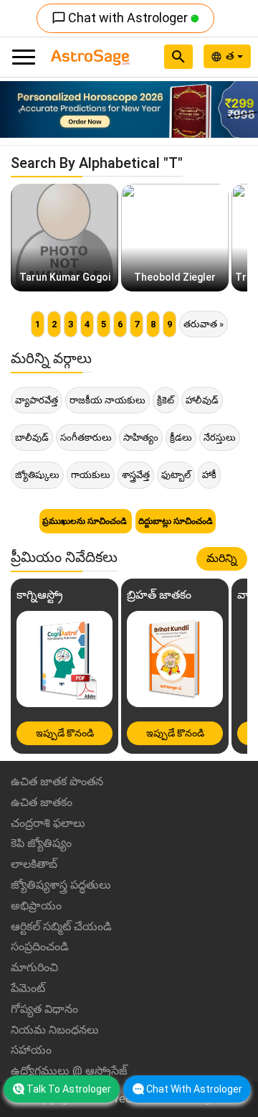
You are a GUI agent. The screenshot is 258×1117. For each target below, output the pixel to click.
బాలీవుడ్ (32, 437)
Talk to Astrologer (69, 1089)
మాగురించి (34, 967)
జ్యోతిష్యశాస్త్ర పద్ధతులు (61, 885)
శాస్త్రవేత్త (136, 474)
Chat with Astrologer (121, 17)
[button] (19, 109)
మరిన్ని (221, 558)
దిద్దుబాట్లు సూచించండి (175, 521)
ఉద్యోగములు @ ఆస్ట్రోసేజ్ (69, 1071)
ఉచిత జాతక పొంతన (57, 781)
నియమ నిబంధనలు (55, 1030)
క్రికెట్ (165, 400)
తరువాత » (203, 324)
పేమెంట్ (28, 988)
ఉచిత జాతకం (41, 802)
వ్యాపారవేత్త (36, 400)
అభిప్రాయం (36, 905)
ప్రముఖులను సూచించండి (85, 521)
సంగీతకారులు (86, 437)
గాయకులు (90, 474)
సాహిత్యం (140, 437)
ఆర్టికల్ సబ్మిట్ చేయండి (61, 926)
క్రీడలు (181, 437)
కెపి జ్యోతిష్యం (41, 843)
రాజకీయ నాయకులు (107, 400)
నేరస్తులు (220, 437)
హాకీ (209, 474)
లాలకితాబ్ (34, 864)
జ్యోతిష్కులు (37, 474)
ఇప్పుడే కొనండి (65, 733)
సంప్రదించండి (40, 946)
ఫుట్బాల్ (176, 474)
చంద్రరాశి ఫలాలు (48, 823)
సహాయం (31, 1050)
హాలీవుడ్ (202, 400)
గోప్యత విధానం (44, 1009)
